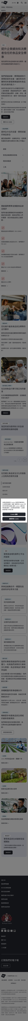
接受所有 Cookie (14, 518)
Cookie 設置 (14, 514)
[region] (14, 510)
